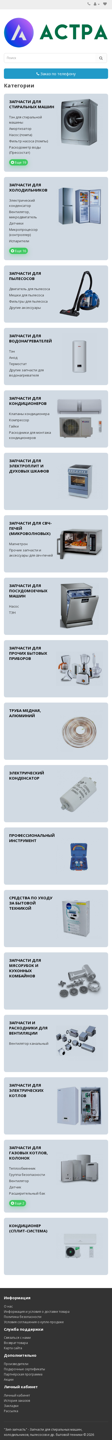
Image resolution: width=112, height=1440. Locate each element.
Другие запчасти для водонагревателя (26, 373)
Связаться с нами (17, 1337)
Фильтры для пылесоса (28, 301)
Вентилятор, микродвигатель (23, 214)
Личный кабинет (17, 1395)
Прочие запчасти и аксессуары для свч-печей (31, 553)
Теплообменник (22, 1168)
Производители (16, 1364)
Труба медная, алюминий (25, 713)
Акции (9, 1379)
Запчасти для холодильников (28, 187)
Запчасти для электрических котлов (26, 1090)
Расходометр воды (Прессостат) (25, 150)
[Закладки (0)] (105, 4)
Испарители (19, 241)
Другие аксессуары (25, 307)
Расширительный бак (27, 1193)
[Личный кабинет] (97, 4)
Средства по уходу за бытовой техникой (30, 903)
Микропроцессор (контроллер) (23, 232)
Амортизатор (20, 128)
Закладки (11, 1406)
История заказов (17, 1400)
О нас (8, 1306)
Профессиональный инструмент (32, 838)
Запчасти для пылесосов (25, 276)
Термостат (18, 363)
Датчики (16, 223)
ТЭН (12, 612)
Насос (14, 606)
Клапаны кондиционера (29, 413)
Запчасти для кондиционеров (28, 401)
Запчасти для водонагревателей (30, 338)
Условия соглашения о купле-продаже (34, 1322)
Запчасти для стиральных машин (31, 104)
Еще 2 (19, 1203)
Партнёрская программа (23, 1374)
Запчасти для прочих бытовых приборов (28, 653)
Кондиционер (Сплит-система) (28, 1228)
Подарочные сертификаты (24, 1369)
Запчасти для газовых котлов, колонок (28, 1153)
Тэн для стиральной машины (25, 120)
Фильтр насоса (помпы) (28, 141)
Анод (13, 357)
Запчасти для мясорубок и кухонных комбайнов (25, 968)
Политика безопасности (22, 1317)
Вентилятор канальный (28, 1043)
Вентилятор (19, 1180)
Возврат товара (16, 1343)
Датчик (15, 1187)
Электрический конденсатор (22, 203)
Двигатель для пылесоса (29, 288)
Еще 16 (20, 251)
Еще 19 (20, 162)
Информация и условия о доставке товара (37, 1311)
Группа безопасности (27, 1174)
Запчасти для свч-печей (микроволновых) (30, 528)
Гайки (14, 426)
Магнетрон (18, 543)
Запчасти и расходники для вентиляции (28, 1028)
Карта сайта (13, 1348)
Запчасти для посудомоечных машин (28, 590)
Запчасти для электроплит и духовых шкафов (29, 466)
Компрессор (19, 420)
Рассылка (11, 1411)
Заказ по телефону (57, 73)
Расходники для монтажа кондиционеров (30, 435)
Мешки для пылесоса (26, 295)
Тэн (12, 351)
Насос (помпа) (20, 134)
